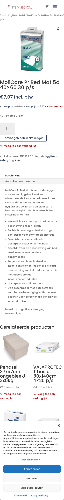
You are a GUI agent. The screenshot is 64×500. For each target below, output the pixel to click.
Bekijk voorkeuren (32, 488)
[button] (59, 425)
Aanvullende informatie (20, 181)
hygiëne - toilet (16, 15)
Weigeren (32, 478)
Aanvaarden (32, 469)
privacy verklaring (39, 495)
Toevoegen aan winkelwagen (23, 138)
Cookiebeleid (21, 495)
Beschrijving (12, 175)
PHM (17, 160)
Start (3, 15)
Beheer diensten (31, 459)
